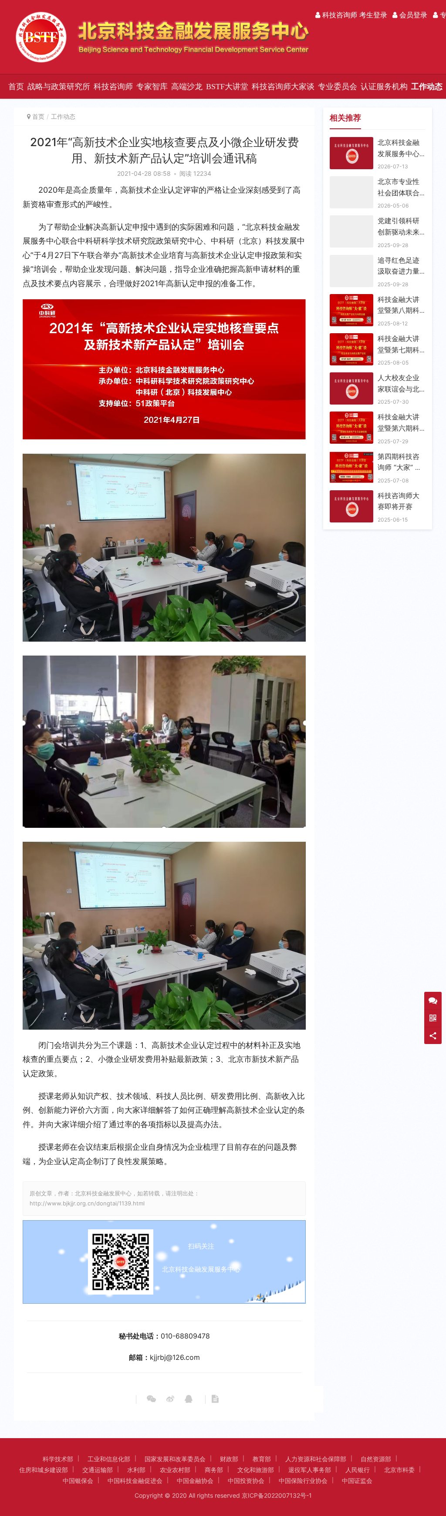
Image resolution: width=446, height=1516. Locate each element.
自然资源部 (376, 1458)
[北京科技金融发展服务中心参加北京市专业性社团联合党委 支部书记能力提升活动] (351, 142)
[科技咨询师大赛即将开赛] (351, 495)
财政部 (229, 1458)
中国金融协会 (195, 1480)
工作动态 (427, 86)
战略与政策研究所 (58, 86)
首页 (16, 86)
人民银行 (357, 1469)
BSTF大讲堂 (227, 86)
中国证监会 (357, 1480)
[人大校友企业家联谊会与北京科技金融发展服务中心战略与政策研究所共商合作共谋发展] (351, 377)
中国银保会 (78, 1480)
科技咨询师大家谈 (283, 86)
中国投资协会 (246, 1480)
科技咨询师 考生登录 (353, 14)
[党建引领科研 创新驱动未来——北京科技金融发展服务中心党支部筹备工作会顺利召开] (351, 220)
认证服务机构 (384, 86)
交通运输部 (97, 1469)
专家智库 (152, 86)
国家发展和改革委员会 (175, 1458)
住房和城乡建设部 (43, 1469)
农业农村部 (175, 1469)
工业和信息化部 (109, 1458)
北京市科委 (399, 1469)
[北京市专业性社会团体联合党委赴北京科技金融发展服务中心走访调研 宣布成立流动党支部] (351, 181)
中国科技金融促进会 (135, 1480)
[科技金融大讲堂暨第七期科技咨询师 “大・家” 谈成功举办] (351, 338)
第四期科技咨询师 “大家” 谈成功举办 (400, 467)
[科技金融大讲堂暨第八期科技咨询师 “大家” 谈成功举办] (351, 299)
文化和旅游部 (255, 1469)
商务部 (214, 1469)
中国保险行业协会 (303, 1480)
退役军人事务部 (309, 1469)
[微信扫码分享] (151, 1399)
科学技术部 (58, 1458)
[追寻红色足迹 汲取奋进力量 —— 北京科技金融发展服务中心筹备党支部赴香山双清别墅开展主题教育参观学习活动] (351, 260)
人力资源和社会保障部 (315, 1458)
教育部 (262, 1458)
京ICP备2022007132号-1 (277, 1495)
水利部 (136, 1469)
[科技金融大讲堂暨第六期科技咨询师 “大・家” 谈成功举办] (351, 416)
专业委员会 (337, 86)
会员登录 (412, 14)
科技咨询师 (113, 86)
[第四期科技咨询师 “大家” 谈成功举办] (351, 456)
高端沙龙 (187, 86)
